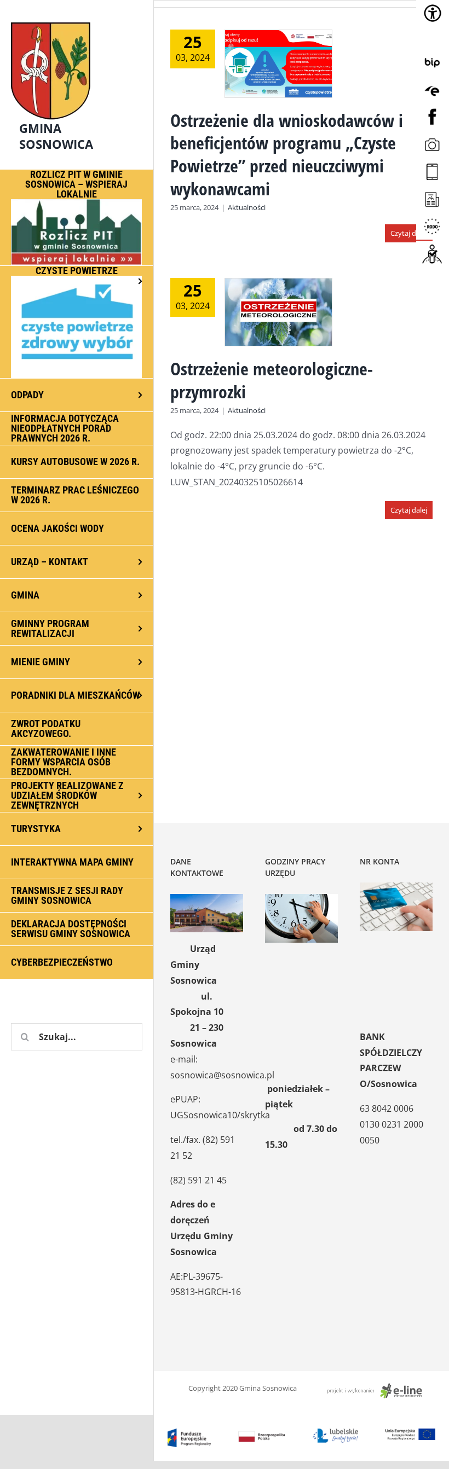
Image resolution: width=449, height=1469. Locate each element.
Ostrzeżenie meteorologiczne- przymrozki (271, 380)
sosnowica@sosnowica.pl (222, 1075)
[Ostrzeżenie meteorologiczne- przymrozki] (278, 312)
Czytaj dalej (408, 233)
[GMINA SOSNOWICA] (76, 19)
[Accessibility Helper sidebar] (432, 13)
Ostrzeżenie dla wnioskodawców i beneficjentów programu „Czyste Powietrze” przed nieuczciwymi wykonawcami (286, 154)
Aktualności (247, 207)
